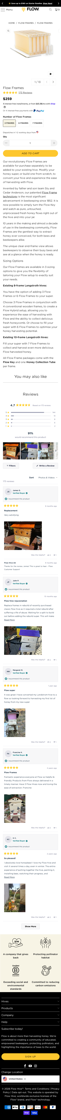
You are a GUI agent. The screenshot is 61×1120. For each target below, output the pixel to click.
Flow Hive (16, 1088)
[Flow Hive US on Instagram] (35, 1066)
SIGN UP (30, 1056)
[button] (17, 93)
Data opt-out (19, 1092)
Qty (5, 136)
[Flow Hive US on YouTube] (30, 1066)
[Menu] (1, 9)
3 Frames (9, 123)
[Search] (50, 9)
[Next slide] (58, 3)
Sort (31, 477)
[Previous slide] (2, 3)
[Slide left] (47, 82)
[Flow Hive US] (30, 9)
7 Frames (37, 123)
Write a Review (48, 466)
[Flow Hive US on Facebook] (25, 1066)
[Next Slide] (55, 450)
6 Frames (23, 123)
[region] (30, 450)
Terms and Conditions (37, 1088)
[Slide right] (53, 82)
